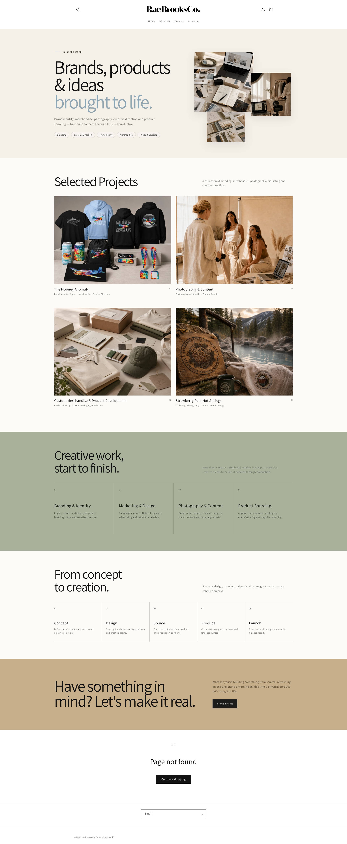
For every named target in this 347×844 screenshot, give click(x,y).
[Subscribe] (202, 813)
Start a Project (225, 703)
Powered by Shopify (105, 837)
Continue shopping (173, 779)
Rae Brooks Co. (89, 837)
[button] (78, 10)
